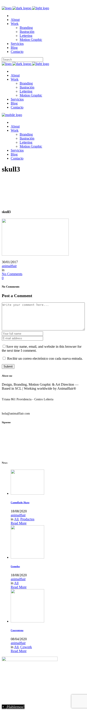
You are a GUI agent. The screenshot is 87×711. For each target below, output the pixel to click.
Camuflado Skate (20, 502)
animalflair (9, 266)
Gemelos (15, 566)
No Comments (12, 274)
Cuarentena (17, 630)
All (16, 519)
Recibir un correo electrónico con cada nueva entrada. (45, 358)
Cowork (26, 647)
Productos (27, 519)
